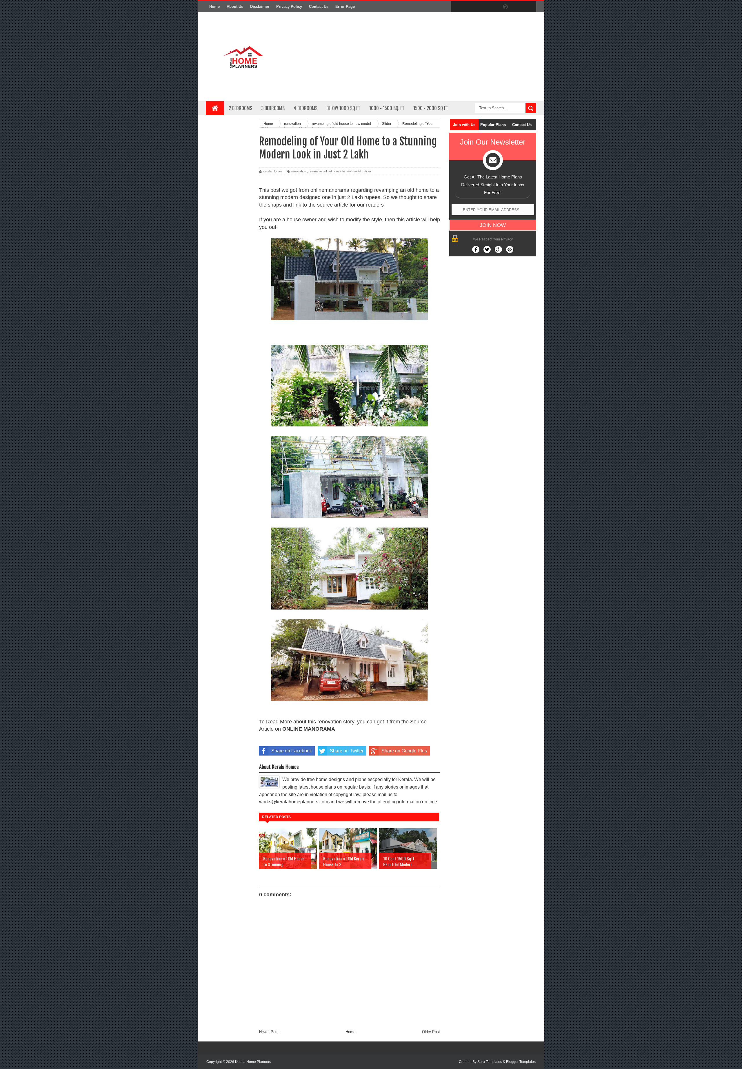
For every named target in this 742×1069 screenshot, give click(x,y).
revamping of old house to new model (335, 171)
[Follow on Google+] (498, 249)
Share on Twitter (346, 750)
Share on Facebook (291, 750)
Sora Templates (489, 1062)
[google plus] (530, 7)
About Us (235, 6)
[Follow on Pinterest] (509, 249)
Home (214, 6)
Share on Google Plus (404, 750)
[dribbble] (505, 7)
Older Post (431, 1032)
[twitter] (469, 7)
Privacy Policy (289, 6)
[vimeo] (481, 7)
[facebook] (457, 7)
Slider (367, 171)
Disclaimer (259, 6)
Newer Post (269, 1032)
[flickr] (493, 7)
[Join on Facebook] (476, 249)
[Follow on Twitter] (487, 249)
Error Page (345, 6)
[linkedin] (517, 7)
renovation (298, 171)
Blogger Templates (521, 1062)
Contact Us (318, 6)
